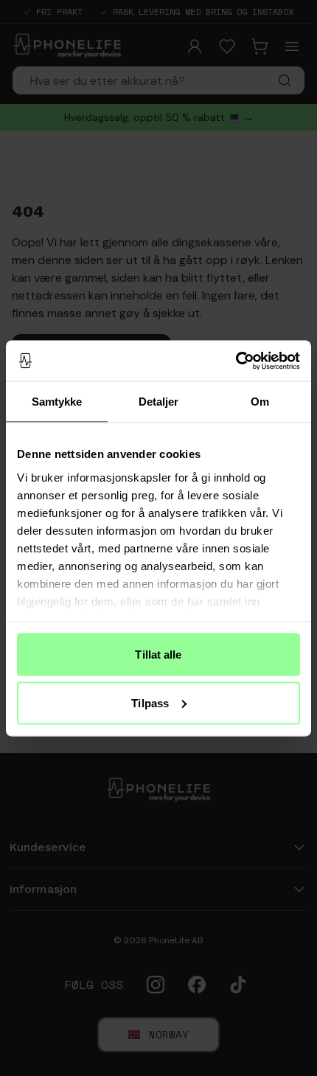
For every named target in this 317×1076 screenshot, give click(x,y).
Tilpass (150, 702)
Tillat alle (158, 654)
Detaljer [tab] (159, 401)
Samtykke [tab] (57, 401)
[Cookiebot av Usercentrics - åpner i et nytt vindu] (235, 360)
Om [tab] (260, 401)
